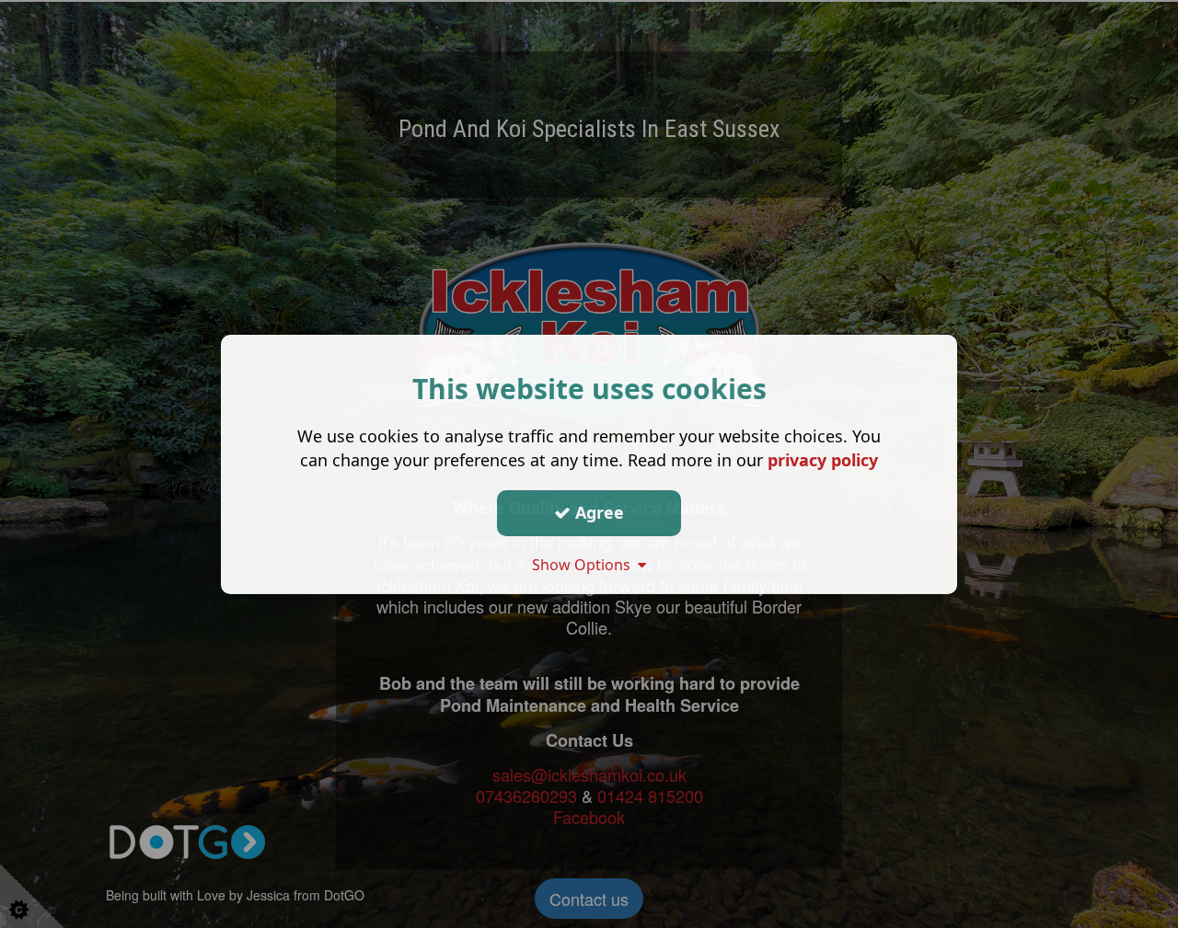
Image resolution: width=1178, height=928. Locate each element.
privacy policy (823, 459)
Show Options (585, 564)
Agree (597, 512)
